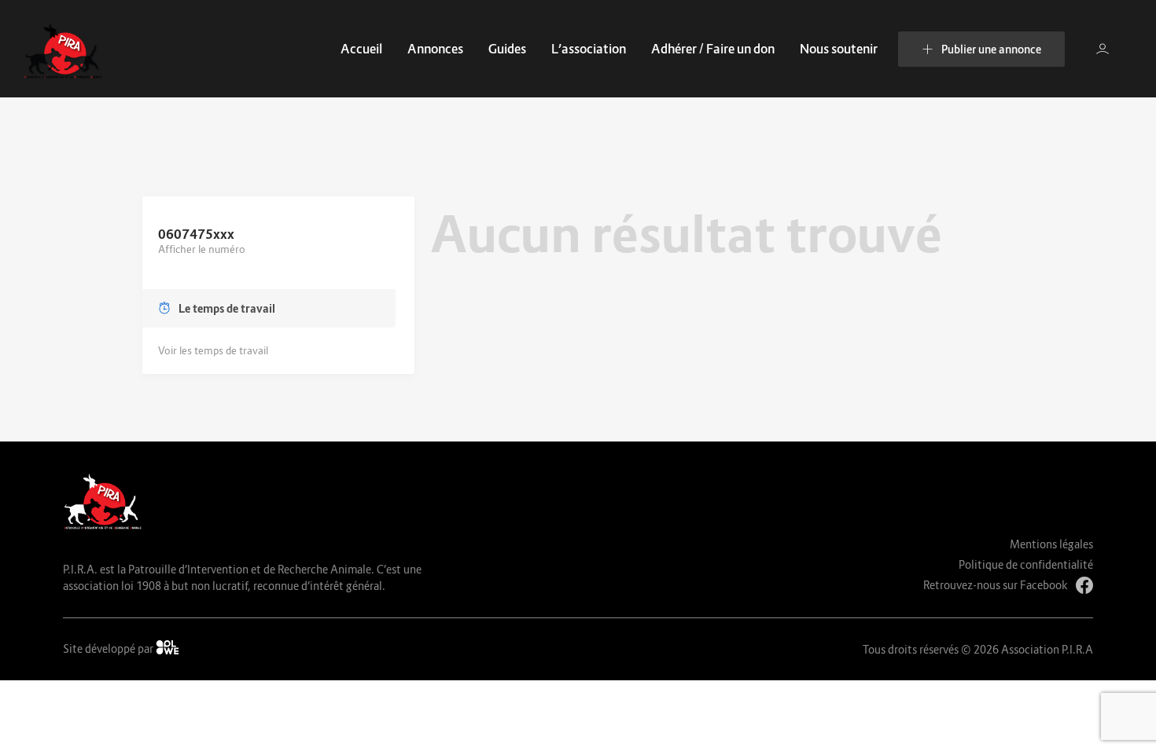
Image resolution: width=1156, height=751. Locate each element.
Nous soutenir (839, 49)
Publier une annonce (991, 49)
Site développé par (109, 648)
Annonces (435, 49)
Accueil (361, 49)
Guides (507, 49)
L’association (588, 49)
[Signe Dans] (1102, 48)
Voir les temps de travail (213, 350)
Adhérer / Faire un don (713, 49)
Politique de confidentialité (1026, 564)
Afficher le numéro (201, 249)
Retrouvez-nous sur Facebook (995, 585)
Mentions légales (1051, 544)
